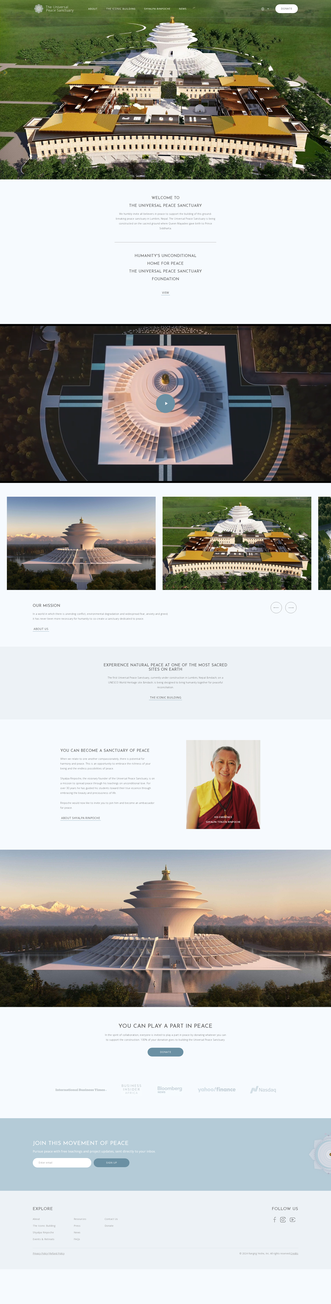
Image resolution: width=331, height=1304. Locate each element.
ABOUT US (41, 629)
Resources (80, 1219)
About (93, 8)
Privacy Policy (40, 1253)
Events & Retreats (43, 1239)
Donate (165, 1052)
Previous (276, 607)
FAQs (77, 1239)
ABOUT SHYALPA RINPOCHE (80, 818)
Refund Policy (56, 1253)
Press (77, 1225)
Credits (294, 1253)
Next (291, 607)
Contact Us (111, 1219)
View (165, 293)
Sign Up (111, 1162)
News (183, 8)
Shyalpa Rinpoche (157, 8)
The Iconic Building (121, 8)
